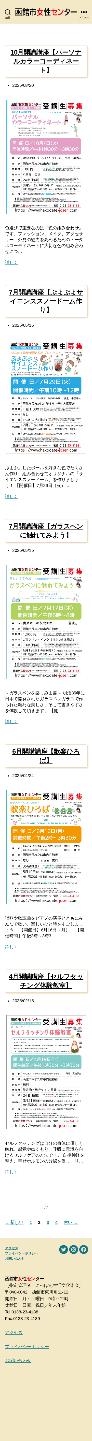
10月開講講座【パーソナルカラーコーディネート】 (46, 61)
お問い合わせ (15, 1258)
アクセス (11, 1248)
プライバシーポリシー (21, 1253)
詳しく (11, 262)
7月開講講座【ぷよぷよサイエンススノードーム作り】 (46, 301)
